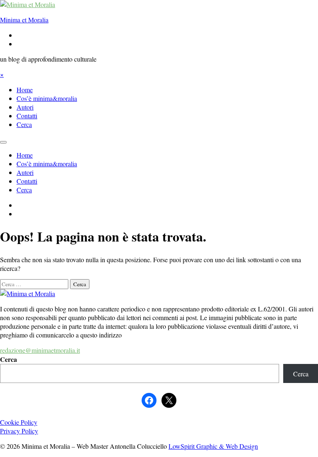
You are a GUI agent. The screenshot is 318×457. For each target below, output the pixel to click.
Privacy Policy (19, 430)
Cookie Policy (18, 422)
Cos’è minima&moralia (47, 98)
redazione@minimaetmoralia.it (40, 350)
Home (25, 89)
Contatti (27, 115)
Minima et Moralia (24, 19)
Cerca (24, 124)
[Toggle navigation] (3, 142)
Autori (25, 107)
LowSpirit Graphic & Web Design (213, 446)
